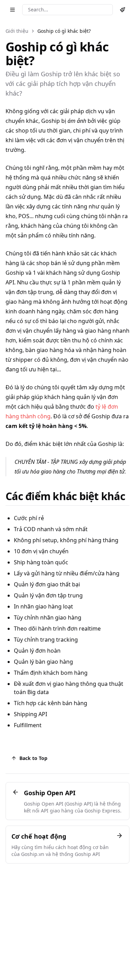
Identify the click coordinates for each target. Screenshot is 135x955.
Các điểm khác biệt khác (65, 496)
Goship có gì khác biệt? (64, 31)
